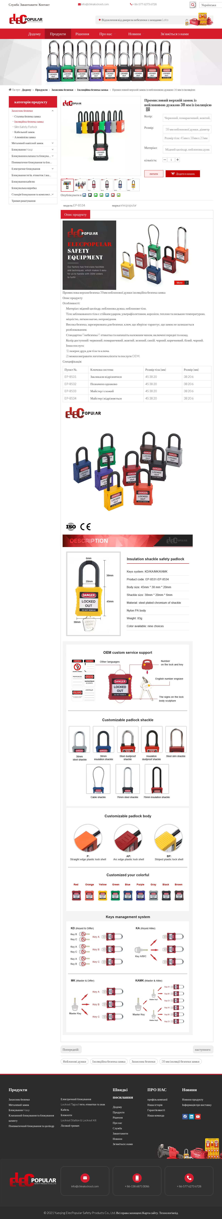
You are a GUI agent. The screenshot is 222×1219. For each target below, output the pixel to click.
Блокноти (66, 1115)
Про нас (117, 1122)
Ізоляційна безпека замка (29, 121)
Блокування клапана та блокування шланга (34, 155)
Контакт (44, 4)
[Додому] (128, 223)
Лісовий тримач (70, 1125)
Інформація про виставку (197, 1104)
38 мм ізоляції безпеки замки (180, 1061)
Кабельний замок (24, 132)
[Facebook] (185, 1116)
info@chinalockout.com (95, 4)
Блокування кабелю (23, 181)
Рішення (118, 1117)
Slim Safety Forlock (25, 126)
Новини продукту (192, 1099)
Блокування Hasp (22, 149)
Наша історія (154, 1104)
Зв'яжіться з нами (123, 1144)
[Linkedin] (191, 1116)
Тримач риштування (23, 200)
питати (154, 173)
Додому (117, 1106)
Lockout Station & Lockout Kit (78, 1120)
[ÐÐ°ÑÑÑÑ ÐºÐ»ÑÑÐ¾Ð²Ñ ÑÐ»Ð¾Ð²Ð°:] (193, 5)
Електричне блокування (26, 168)
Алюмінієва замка (25, 137)
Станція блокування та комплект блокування (34, 194)
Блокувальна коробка (24, 188)
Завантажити (28, 4)
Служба (14, 4)
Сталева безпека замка (27, 116)
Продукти (119, 1112)
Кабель (65, 1109)
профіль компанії (157, 1099)
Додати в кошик (185, 173)
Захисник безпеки (22, 110)
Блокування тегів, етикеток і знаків (32, 175)
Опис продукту (75, 214)
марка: (116, 205)
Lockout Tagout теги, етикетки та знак (83, 1104)
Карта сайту (150, 1213)
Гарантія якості (156, 1110)
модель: (68, 205)
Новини (117, 1138)
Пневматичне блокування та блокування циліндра (34, 162)
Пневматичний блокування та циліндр (31, 1126)
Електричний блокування (76, 1099)
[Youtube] (198, 1116)
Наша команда (155, 1115)
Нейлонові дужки (74, 1061)
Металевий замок (19, 1104)
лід (176, 1213)
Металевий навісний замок (27, 143)
